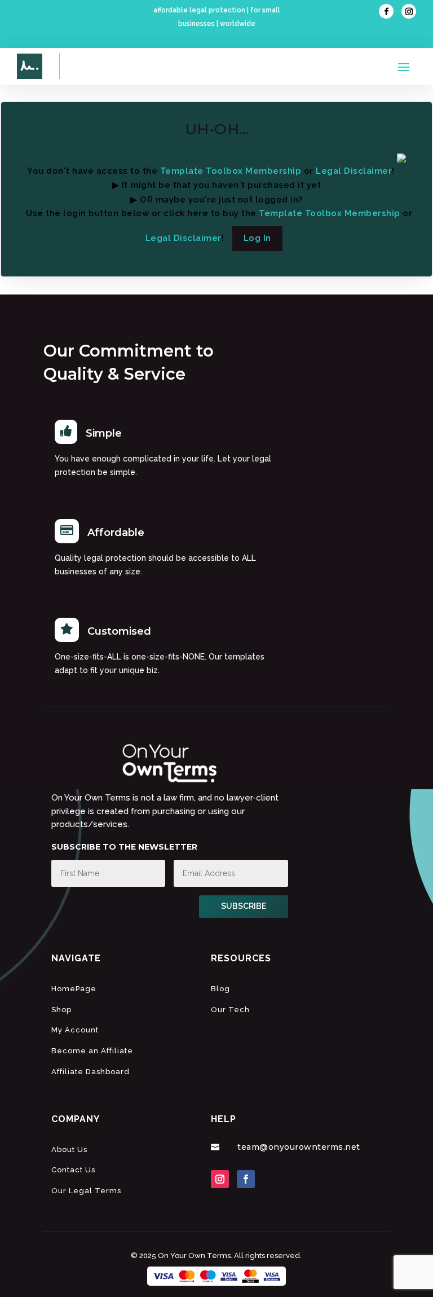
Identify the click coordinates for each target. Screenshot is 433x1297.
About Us (69, 1149)
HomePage (73, 988)
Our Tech (230, 1009)
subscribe (243, 906)
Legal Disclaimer (354, 171)
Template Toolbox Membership (231, 171)
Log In (257, 238)
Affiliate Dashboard (90, 1071)
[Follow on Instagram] (408, 11)
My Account (75, 1030)
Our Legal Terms (86, 1190)
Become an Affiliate (92, 1051)
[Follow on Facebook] (386, 11)
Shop (61, 1009)
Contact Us (73, 1170)
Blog (220, 988)
